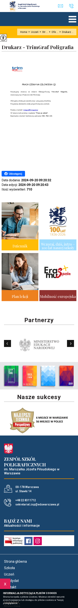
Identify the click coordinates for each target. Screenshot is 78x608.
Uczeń (33, 32)
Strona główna (15, 561)
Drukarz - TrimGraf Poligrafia (38, 47)
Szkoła (9, 568)
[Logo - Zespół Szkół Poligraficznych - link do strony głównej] (27, 6)
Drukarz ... (66, 32)
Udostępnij (15, 173)
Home (23, 32)
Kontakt (10, 587)
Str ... (44, 32)
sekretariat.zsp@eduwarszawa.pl (63, 6)
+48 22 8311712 (72, 6)
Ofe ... (53, 32)
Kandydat (11, 581)
